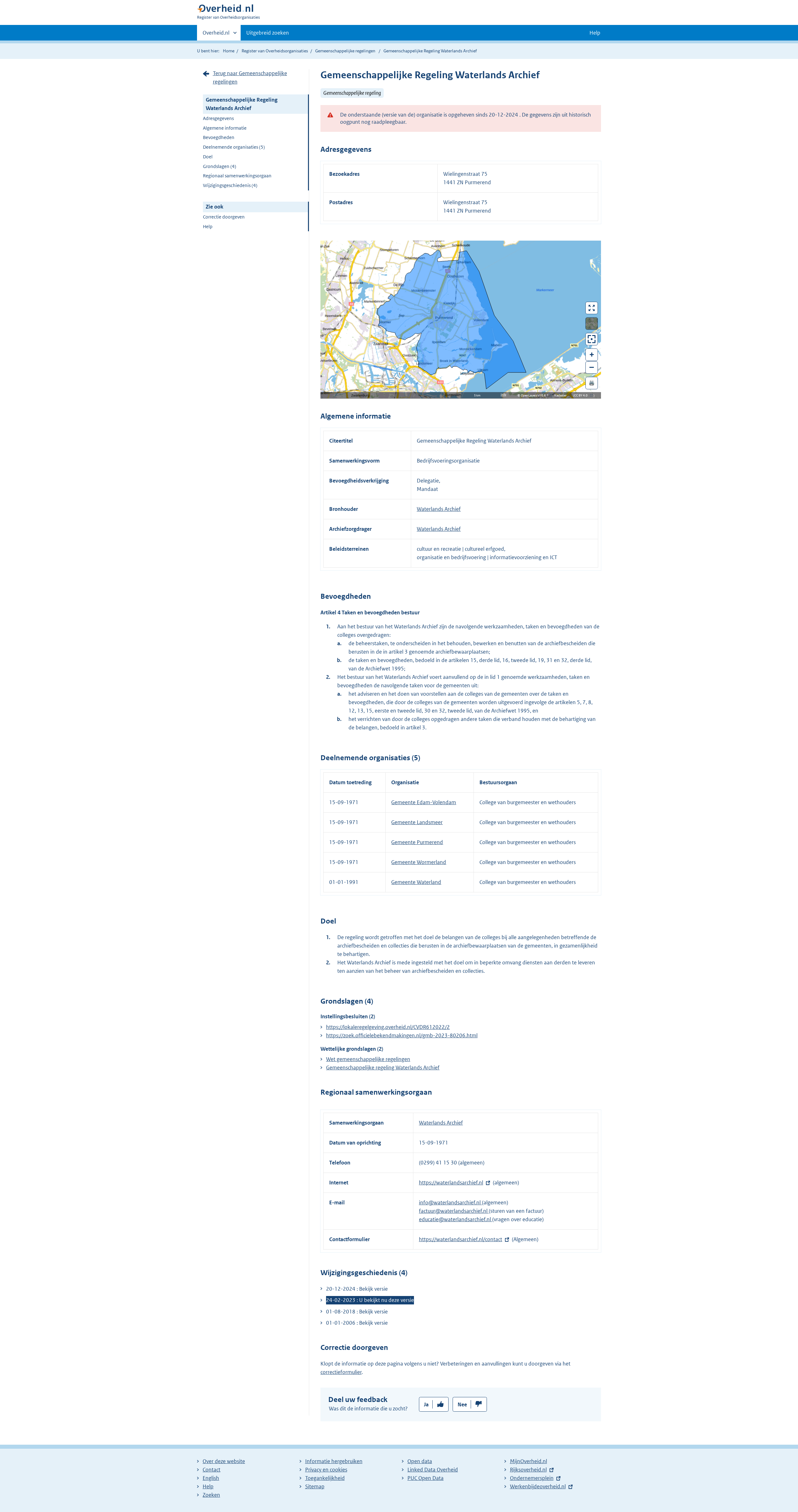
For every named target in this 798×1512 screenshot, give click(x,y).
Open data (419, 1461)
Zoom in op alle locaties (592, 339)
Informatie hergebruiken (334, 1461)
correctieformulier (341, 1372)
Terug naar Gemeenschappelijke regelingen (250, 77)
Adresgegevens (218, 118)
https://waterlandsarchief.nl (451, 1182)
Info (503, 394)
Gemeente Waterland (416, 882)
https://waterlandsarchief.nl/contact (460, 1239)
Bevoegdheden (218, 137)
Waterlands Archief (439, 509)
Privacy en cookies (326, 1469)
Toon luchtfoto (592, 323)
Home (228, 51)
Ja (426, 1404)
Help (208, 226)
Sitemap (314, 1486)
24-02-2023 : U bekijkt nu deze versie (370, 1300)
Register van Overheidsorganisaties (275, 51)
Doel (208, 157)
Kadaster (562, 395)
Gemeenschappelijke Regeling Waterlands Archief (241, 104)
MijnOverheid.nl (528, 1461)
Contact (211, 1469)
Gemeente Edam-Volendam (423, 802)
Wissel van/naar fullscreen (592, 308)
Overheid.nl (216, 35)
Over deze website (224, 1461)
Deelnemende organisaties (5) (234, 147)
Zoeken (211, 1494)
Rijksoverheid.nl (528, 1469)
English (211, 1478)
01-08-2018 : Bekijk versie (357, 1311)
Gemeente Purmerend (417, 842)
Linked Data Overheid (432, 1469)
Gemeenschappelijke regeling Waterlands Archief (383, 1067)
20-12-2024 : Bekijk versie (357, 1288)
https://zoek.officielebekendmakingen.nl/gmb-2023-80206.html (402, 1035)
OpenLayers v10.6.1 (536, 395)
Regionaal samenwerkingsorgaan (237, 176)
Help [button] (594, 32)
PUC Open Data (425, 1478)
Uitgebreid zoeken (267, 32)
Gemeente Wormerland (418, 862)
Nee (462, 1404)
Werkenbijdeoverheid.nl (538, 1486)
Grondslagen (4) (219, 166)
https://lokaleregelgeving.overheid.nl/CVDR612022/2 (388, 1027)
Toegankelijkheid (325, 1478)
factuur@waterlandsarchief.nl (454, 1210)
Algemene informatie (225, 128)
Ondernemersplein (532, 1478)
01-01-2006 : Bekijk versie (357, 1322)
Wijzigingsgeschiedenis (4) (230, 185)
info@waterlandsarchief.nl (450, 1202)
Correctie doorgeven (224, 217)
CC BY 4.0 (582, 395)
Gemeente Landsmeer (417, 822)
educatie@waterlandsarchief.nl (455, 1219)
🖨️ (592, 383)
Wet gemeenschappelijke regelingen (368, 1059)
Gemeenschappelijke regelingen (345, 51)
